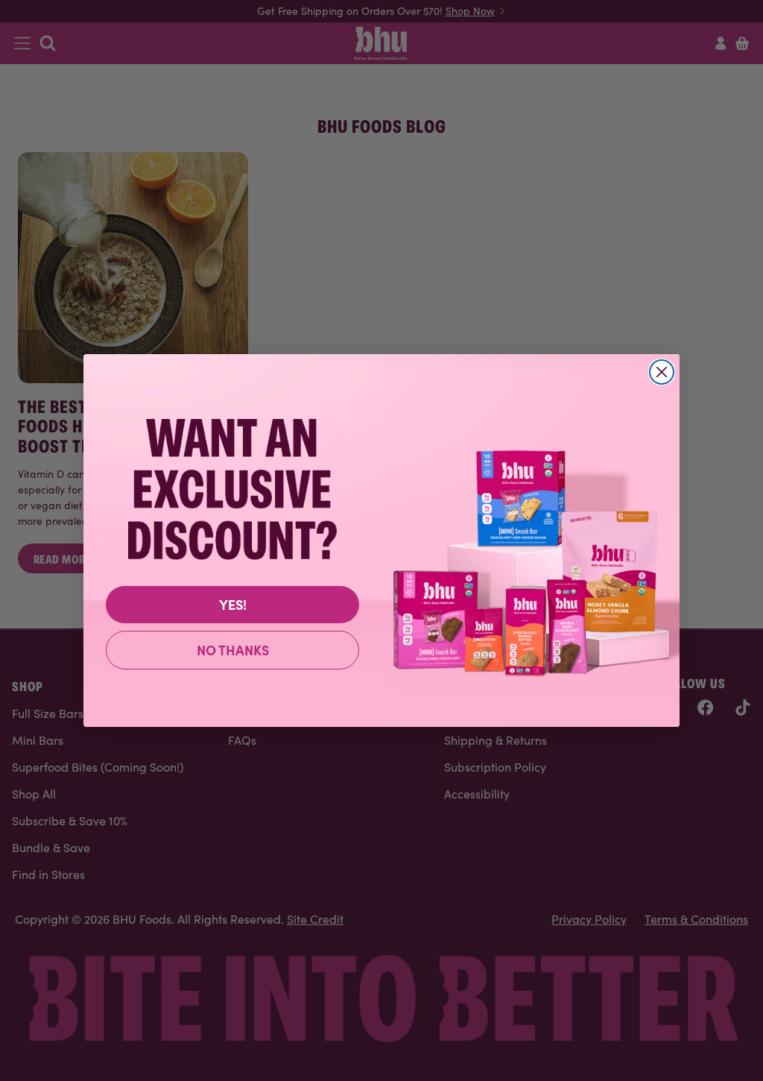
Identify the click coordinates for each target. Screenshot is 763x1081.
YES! (233, 604)
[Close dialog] (662, 372)
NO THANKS (233, 649)
